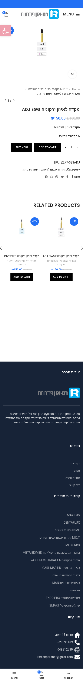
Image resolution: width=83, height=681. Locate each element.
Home (76, 89)
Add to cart (47, 147)
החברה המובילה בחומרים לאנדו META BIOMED (51, 552)
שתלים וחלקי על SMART (64, 605)
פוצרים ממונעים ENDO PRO (63, 598)
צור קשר (74, 485)
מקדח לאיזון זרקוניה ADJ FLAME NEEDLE (61, 258)
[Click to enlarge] (72, 74)
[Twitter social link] (62, 177)
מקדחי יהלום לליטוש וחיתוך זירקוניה (57, 94)
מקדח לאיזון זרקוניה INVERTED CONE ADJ (22, 258)
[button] (5, 30)
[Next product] (5, 100)
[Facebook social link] (67, 177)
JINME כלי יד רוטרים (67, 530)
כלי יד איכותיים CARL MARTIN (61, 568)
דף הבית (75, 463)
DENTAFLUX (72, 522)
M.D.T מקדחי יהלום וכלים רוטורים (48, 89)
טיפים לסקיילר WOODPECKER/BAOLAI (55, 560)
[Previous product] (14, 100)
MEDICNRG (73, 545)
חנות (77, 471)
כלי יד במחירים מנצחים (66, 575)
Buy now (22, 147)
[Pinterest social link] (57, 177)
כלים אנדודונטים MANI (66, 583)
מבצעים (75, 590)
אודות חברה (73, 478)
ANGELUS (73, 515)
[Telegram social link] (46, 177)
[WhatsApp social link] (51, 177)
